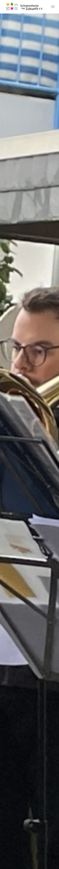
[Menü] (53, 7)
